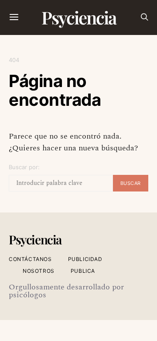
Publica (83, 271)
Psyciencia (78, 17)
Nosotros (39, 271)
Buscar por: (24, 167)
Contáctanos (30, 259)
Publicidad (85, 259)
